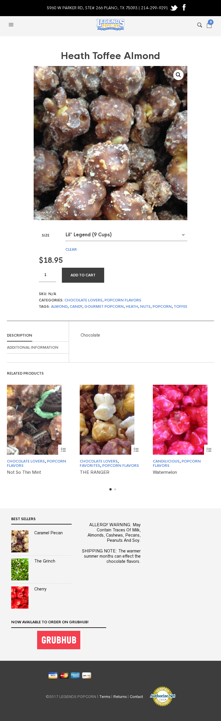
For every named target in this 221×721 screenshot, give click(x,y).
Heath (132, 306)
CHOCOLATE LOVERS (83, 300)
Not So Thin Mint (24, 472)
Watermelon (165, 472)
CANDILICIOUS (166, 461)
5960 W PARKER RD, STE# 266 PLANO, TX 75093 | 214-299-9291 (108, 7)
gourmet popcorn (104, 306)
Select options (63, 450)
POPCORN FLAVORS (122, 300)
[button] (11, 24)
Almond (59, 306)
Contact (136, 696)
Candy (76, 306)
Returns (120, 696)
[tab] (38, 336)
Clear (71, 249)
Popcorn (162, 306)
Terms (104, 696)
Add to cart (83, 275)
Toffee (180, 306)
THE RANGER (94, 472)
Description (19, 335)
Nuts (145, 306)
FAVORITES (90, 465)
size (45, 235)
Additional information (32, 347)
